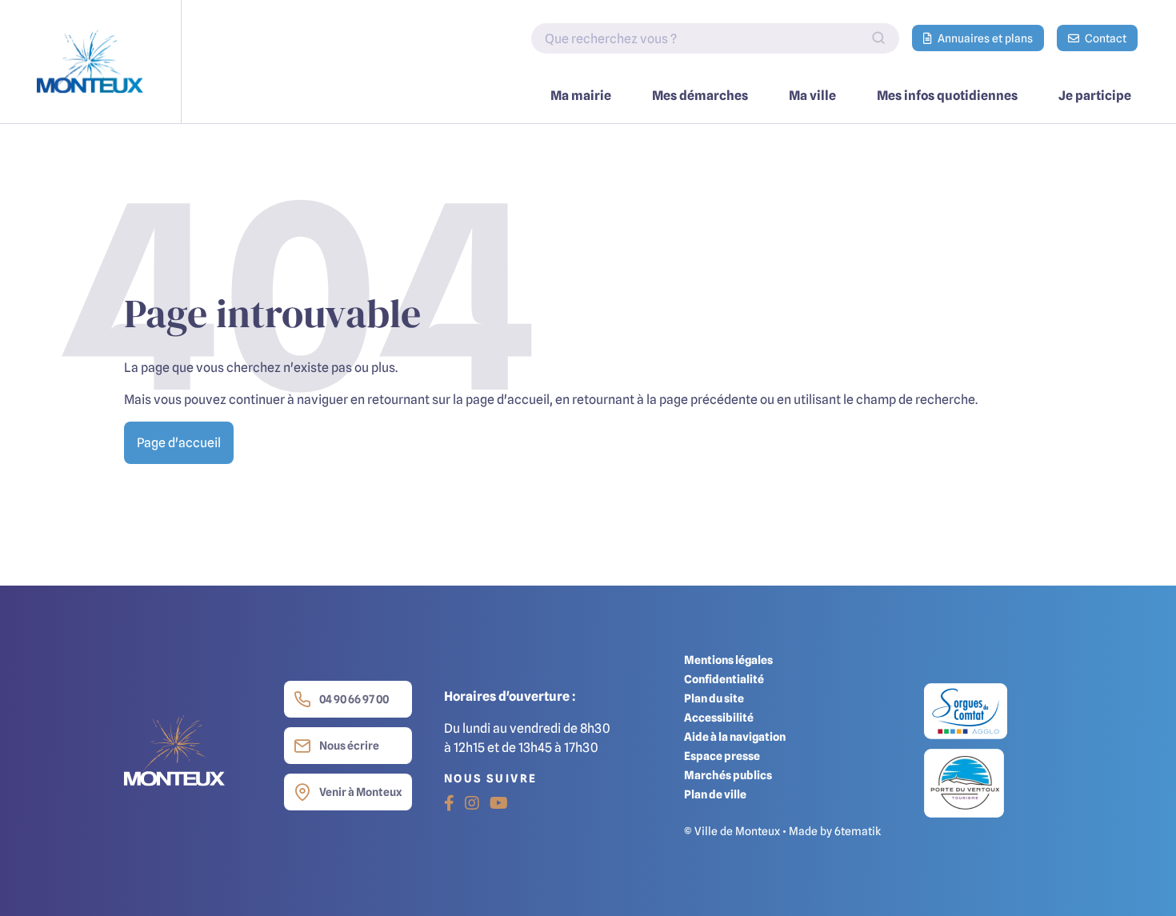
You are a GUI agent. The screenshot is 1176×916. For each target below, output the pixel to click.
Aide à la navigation (735, 736)
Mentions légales (728, 659)
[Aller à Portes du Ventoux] (964, 782)
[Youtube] (499, 803)
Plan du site (714, 698)
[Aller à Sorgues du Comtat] (965, 715)
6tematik (857, 831)
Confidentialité (724, 679)
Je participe (1094, 95)
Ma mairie (580, 95)
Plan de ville (715, 794)
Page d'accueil (179, 442)
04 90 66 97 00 (354, 699)
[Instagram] (472, 803)
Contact (1104, 38)
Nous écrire (349, 745)
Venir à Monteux (360, 791)
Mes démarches (700, 95)
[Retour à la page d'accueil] (91, 61)
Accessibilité (719, 717)
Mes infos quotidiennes (947, 95)
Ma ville (812, 95)
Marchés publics (728, 775)
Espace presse (722, 755)
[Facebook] (449, 803)
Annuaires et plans (984, 38)
